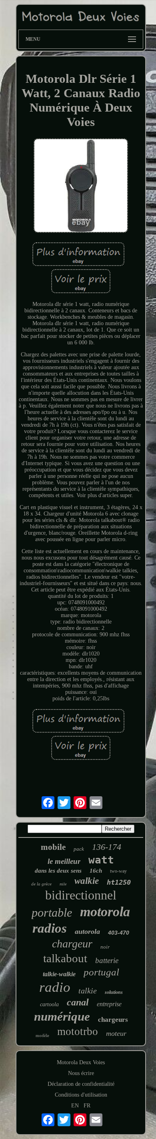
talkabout (65, 958)
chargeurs (113, 1019)
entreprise (109, 1004)
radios (49, 928)
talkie (87, 990)
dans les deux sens (58, 870)
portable (52, 912)
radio (54, 987)
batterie (106, 960)
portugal (101, 972)
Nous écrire (81, 1073)
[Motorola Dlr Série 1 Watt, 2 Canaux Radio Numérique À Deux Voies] (80, 186)
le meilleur (64, 861)
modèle (42, 1035)
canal (78, 1002)
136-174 (106, 847)
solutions (114, 992)
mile (63, 884)
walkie (86, 881)
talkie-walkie (59, 974)
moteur (116, 1033)
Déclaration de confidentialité (81, 1084)
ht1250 (119, 882)
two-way (118, 871)
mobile (53, 847)
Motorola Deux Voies (81, 1062)
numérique (62, 1016)
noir (105, 947)
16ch (96, 870)
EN (75, 1106)
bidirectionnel (80, 895)
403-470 (118, 932)
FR (87, 1106)
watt (101, 860)
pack (79, 849)
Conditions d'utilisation (81, 1095)
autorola (87, 931)
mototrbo (77, 1031)
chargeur (72, 943)
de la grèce (41, 883)
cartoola (49, 1004)
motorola (105, 911)
